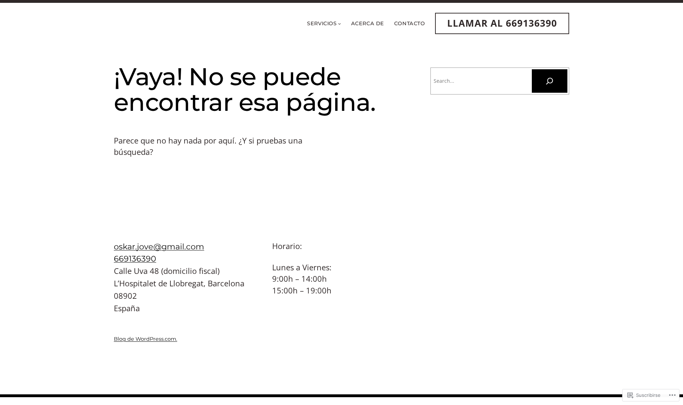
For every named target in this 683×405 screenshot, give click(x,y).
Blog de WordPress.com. (145, 339)
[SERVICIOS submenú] (339, 23)
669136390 (135, 259)
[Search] (549, 81)
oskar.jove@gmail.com (159, 247)
